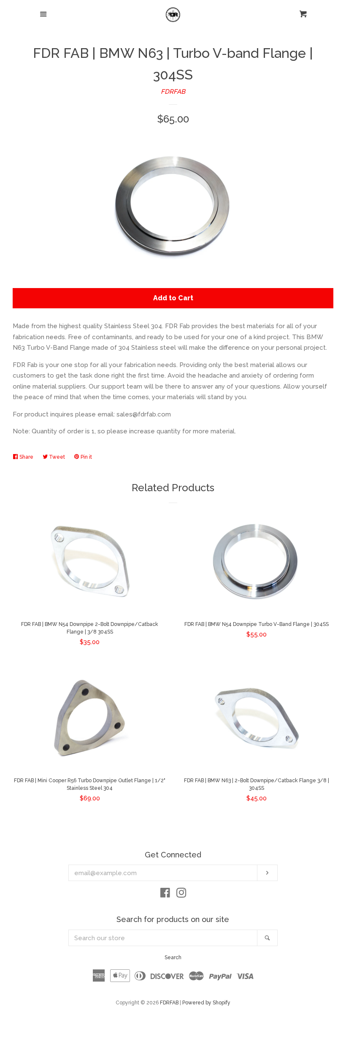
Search (173, 957)
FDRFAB (173, 91)
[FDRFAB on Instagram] (181, 894)
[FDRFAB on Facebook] (165, 894)
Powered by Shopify (206, 1003)
